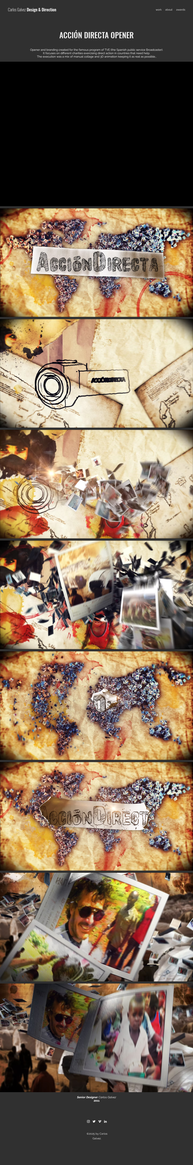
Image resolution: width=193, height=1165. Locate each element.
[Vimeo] (100, 1121)
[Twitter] (94, 1121)
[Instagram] (88, 1121)
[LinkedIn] (105, 1121)
